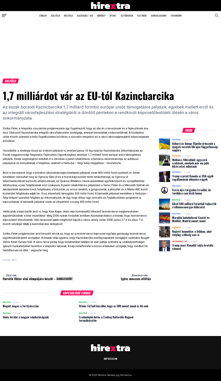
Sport (113, 15)
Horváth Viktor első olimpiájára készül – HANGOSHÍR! (38, 277)
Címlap (43, 15)
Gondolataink (158, 15)
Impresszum (110, 358)
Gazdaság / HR (85, 15)
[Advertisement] (110, 45)
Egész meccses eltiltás (136, 277)
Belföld (55, 15)
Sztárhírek (127, 15)
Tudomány (176, 15)
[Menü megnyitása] (4, 15)
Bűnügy (101, 15)
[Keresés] (216, 15)
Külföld (68, 15)
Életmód (142, 15)
